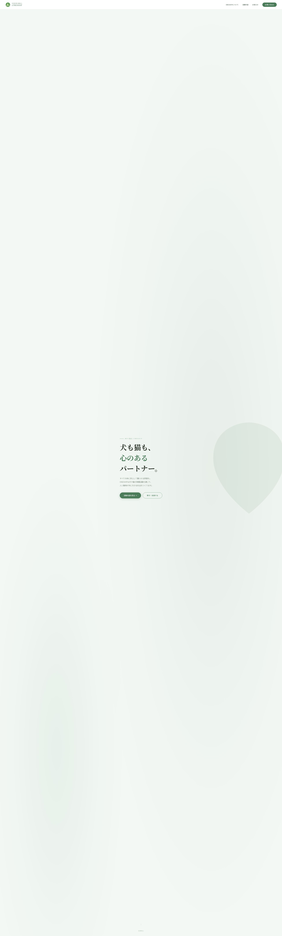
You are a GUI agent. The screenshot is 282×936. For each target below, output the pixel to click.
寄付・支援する (152, 495)
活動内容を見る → (130, 495)
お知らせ (255, 5)
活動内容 (245, 5)
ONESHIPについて (232, 5)
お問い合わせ (269, 5)
